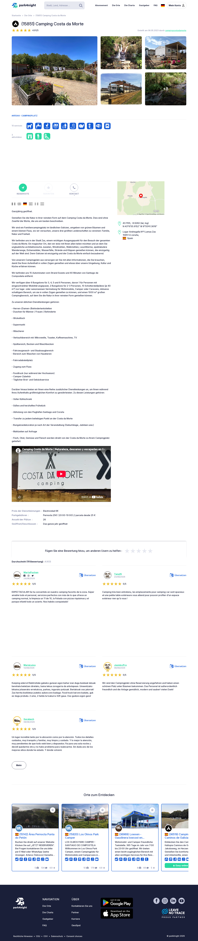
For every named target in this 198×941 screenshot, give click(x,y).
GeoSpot (76, 925)
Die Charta (129, 5)
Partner (75, 912)
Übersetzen (90, 575)
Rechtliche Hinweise (23, 936)
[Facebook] (24, 575)
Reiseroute (23, 194)
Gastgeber (144, 5)
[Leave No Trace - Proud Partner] (173, 913)
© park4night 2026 (176, 936)
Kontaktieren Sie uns (82, 906)
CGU (38, 936)
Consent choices (74, 936)
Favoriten (48, 194)
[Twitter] (33, 575)
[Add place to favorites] (52, 810)
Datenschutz (57, 936)
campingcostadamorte (175, 30)
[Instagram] (28, 575)
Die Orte (116, 5)
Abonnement (101, 5)
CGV (46, 936)
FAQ (155, 5)
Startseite (16, 15)
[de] (163, 5)
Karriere (76, 919)
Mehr (19, 765)
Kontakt (74, 194)
